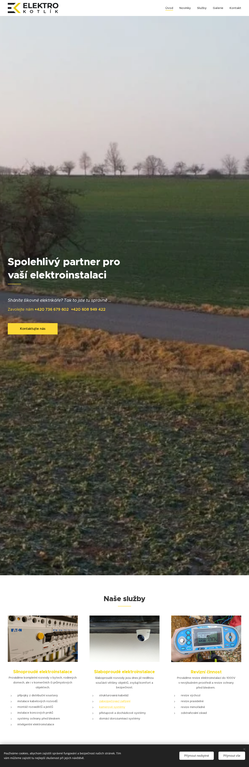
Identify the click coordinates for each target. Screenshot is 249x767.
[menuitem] (170, 8)
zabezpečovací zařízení (114, 701)
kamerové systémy (112, 707)
